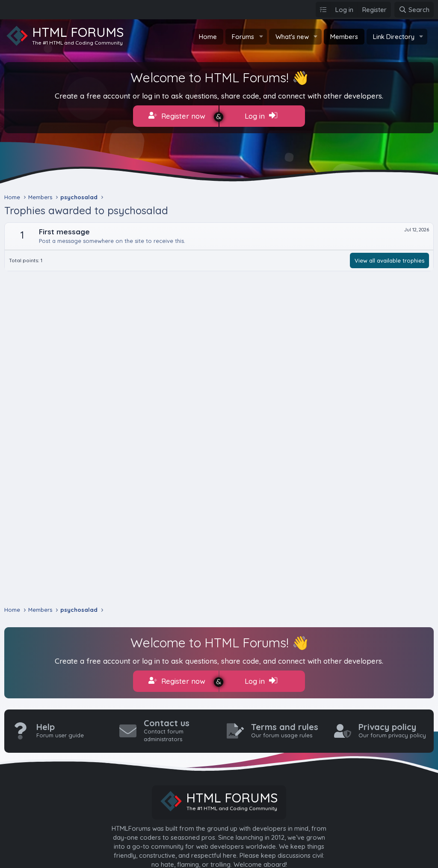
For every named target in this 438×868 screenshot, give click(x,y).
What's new (292, 37)
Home (208, 37)
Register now (182, 115)
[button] (261, 37)
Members (344, 37)
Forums (243, 37)
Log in (256, 115)
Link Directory (393, 37)
